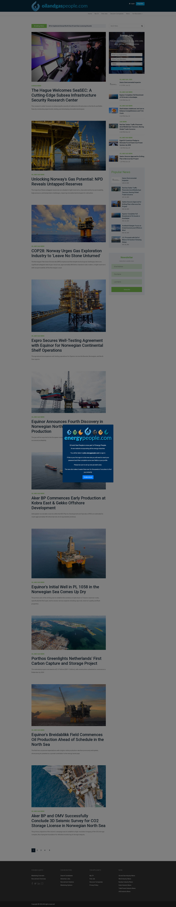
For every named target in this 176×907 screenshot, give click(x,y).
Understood (88, 477)
